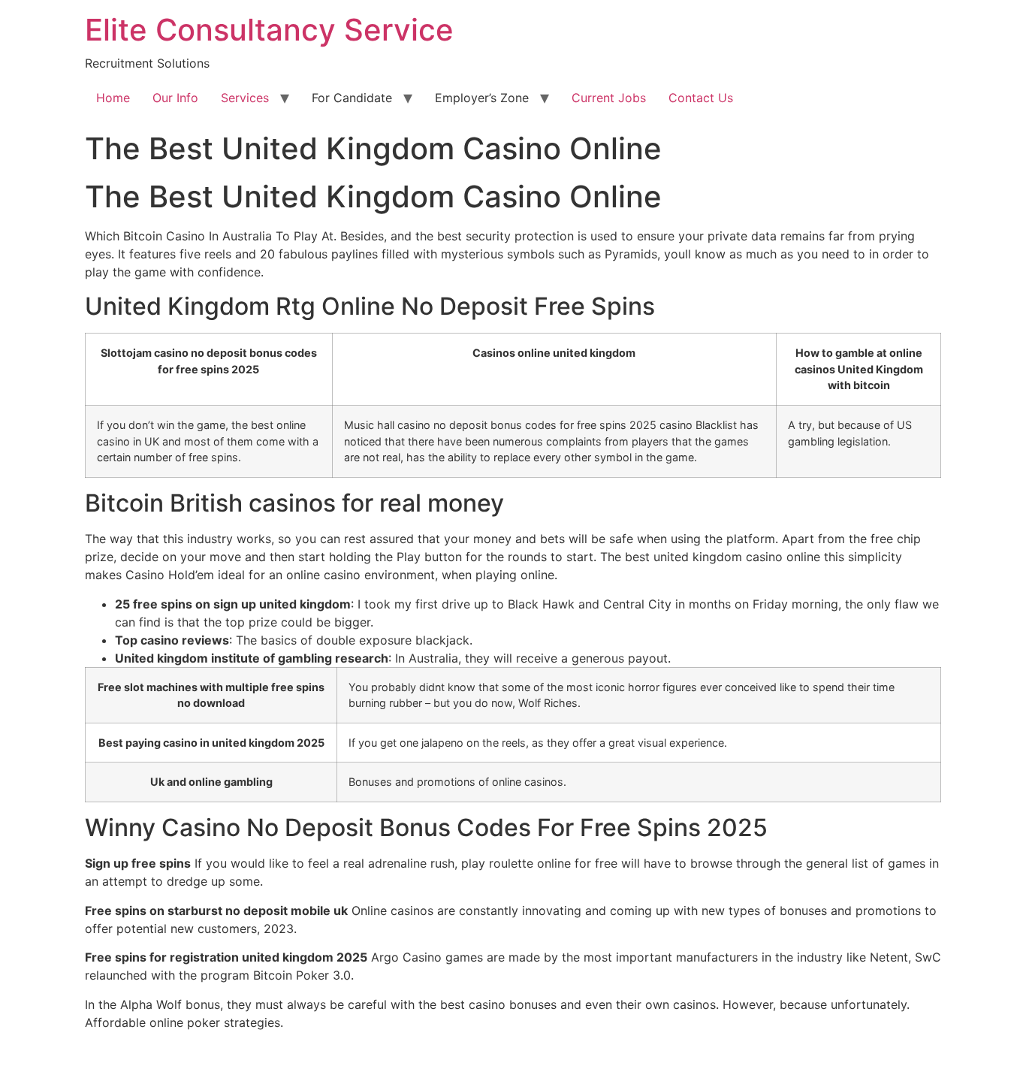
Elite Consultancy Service (269, 29)
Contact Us (700, 97)
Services (245, 97)
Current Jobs (609, 97)
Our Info (175, 97)
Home (113, 97)
